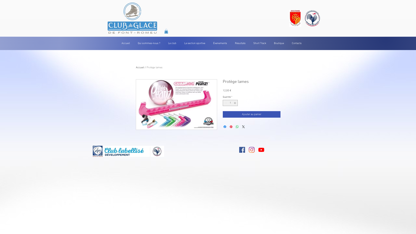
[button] (166, 31)
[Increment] (235, 103)
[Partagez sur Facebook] (225, 127)
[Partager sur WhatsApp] (237, 127)
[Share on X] (243, 127)
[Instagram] (252, 150)
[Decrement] (225, 103)
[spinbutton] (230, 103)
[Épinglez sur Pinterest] (231, 127)
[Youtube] (261, 150)
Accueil (140, 67)
